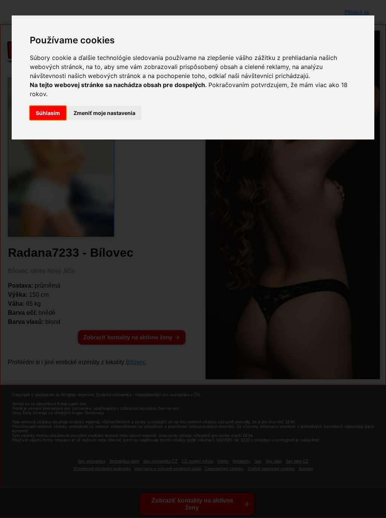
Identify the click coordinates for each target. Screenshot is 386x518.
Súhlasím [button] (48, 113)
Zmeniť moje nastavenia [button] (104, 113)
